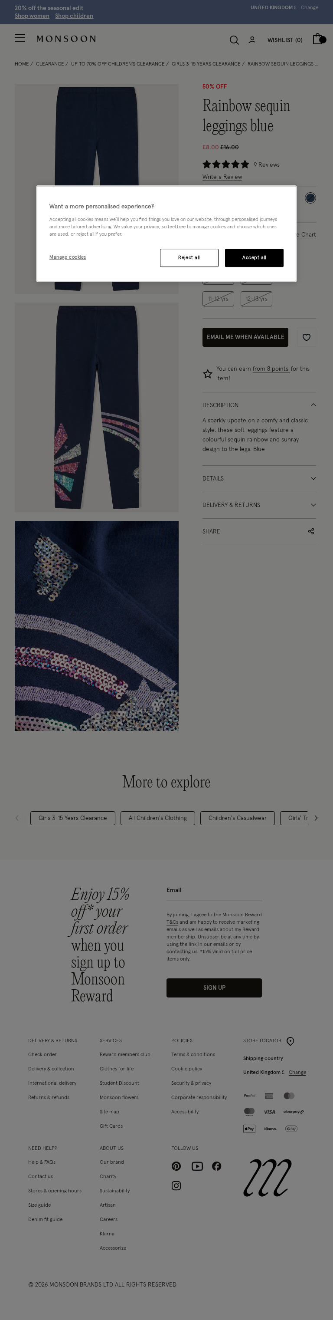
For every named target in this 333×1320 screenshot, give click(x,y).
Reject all (189, 257)
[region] (166, 233)
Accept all (254, 257)
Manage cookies (67, 257)
